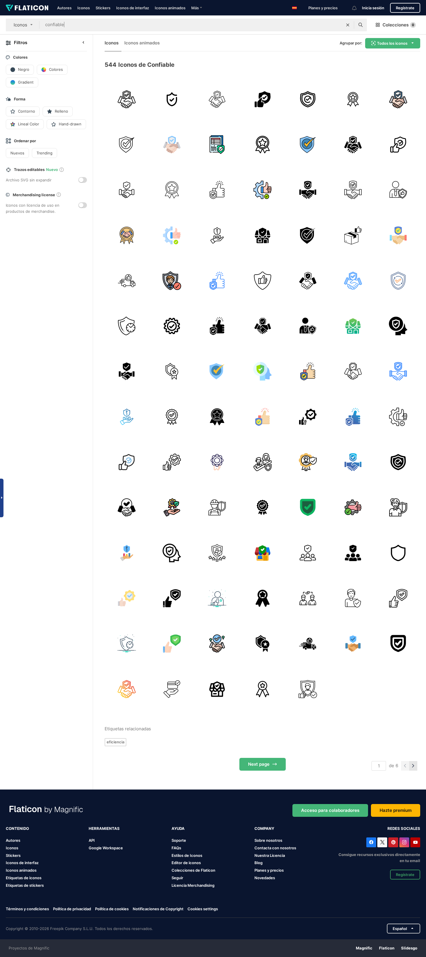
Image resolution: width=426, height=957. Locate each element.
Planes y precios (323, 8)
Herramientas (104, 828)
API (92, 840)
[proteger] (171, 99)
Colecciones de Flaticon (193, 870)
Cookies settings (202, 909)
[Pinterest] (393, 842)
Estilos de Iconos (187, 855)
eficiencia (115, 742)
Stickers (103, 8)
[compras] (262, 598)
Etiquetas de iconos (23, 877)
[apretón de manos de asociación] (217, 99)
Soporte (179, 840)
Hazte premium (396, 810)
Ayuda (178, 828)
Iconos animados (170, 8)
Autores (64, 8)
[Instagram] (404, 842)
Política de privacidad (72, 908)
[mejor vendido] (352, 99)
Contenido (17, 828)
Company (264, 828)
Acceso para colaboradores (330, 810)
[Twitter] (382, 842)
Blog (258, 862)
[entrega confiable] (352, 235)
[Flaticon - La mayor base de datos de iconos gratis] (27, 8)
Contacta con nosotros (275, 848)
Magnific (364, 948)
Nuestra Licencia (269, 855)
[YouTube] (415, 842)
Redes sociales (403, 828)
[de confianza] (171, 325)
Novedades (264, 877)
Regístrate (405, 8)
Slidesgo (409, 948)
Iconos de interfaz (132, 8)
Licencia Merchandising (193, 885)
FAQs (176, 848)
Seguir (177, 877)
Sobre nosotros (268, 840)
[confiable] (126, 99)
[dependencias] (307, 598)
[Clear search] (347, 25)
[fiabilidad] (262, 190)
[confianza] (217, 598)
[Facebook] (371, 842)
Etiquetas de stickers (25, 885)
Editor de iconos (186, 862)
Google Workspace (106, 848)
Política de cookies (112, 908)
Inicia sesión (373, 8)
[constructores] (217, 507)
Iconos (83, 8)
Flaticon (386, 948)
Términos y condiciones (27, 908)
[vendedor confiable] (262, 144)
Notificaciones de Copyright (158, 908)
